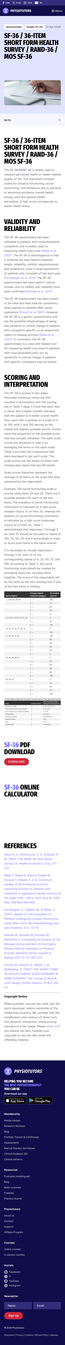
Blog (6, 1131)
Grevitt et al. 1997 (32, 312)
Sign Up (13, 1315)
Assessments (11, 1142)
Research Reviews (14, 1125)
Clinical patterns (13, 1159)
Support (8, 1226)
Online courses (12, 1249)
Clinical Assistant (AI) (16, 1153)
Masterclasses (12, 1120)
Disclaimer (9, 1335)
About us (9, 1215)
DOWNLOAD (16, 761)
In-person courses (14, 1254)
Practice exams (13, 1198)
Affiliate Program (13, 1232)
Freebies (9, 1192)
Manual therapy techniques (19, 1148)
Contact (8, 1221)
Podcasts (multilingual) (17, 1176)
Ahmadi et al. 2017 (39, 291)
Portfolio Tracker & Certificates (21, 1137)
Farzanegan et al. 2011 (19, 278)
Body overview (12, 1187)
